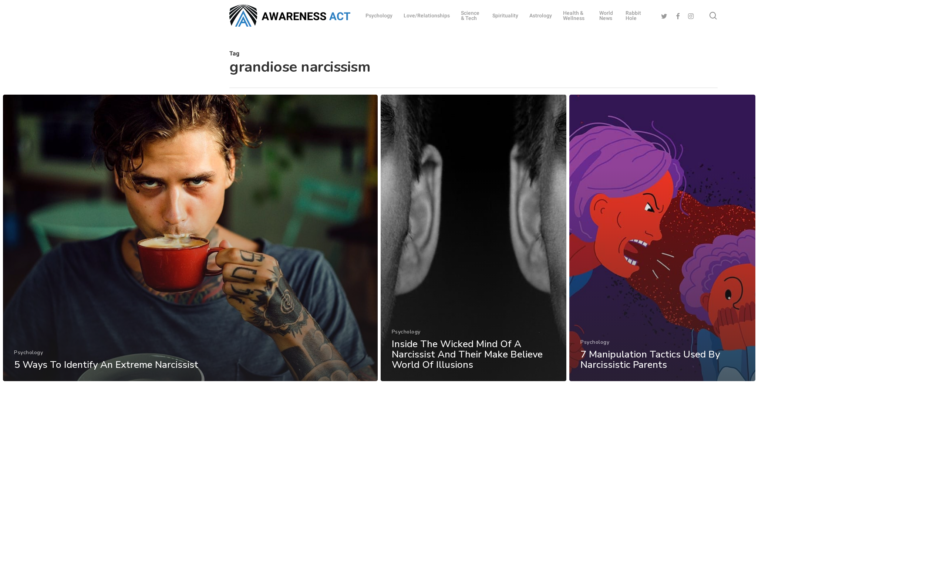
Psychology (28, 352)
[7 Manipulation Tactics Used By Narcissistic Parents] (662, 238)
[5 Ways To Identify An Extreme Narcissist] (190, 238)
